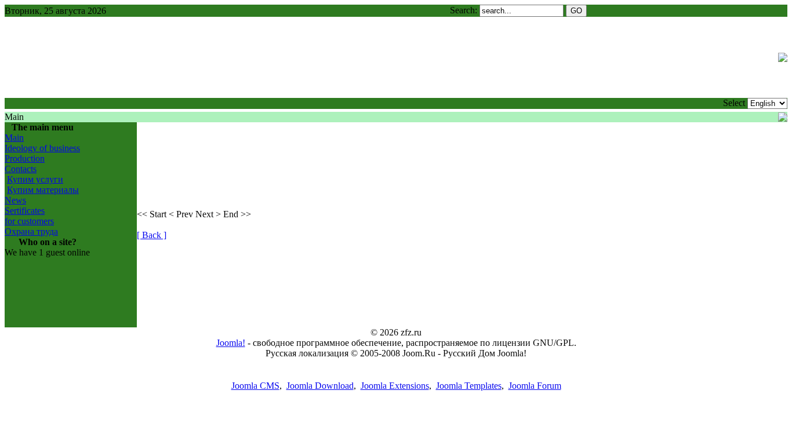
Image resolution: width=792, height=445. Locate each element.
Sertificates (25, 211)
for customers (29, 221)
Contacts (21, 169)
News (15, 200)
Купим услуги (35, 179)
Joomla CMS (255, 386)
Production (25, 158)
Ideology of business (42, 148)
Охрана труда (31, 231)
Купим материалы (43, 190)
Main (14, 138)
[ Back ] (151, 235)
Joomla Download (320, 386)
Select (734, 103)
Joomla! (230, 343)
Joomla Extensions (395, 386)
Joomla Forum (534, 386)
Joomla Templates (469, 386)
